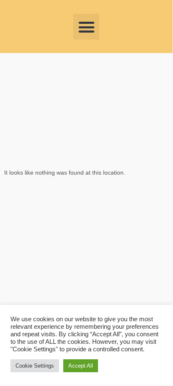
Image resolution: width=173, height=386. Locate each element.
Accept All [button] (80, 366)
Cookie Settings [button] (34, 366)
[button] (86, 27)
